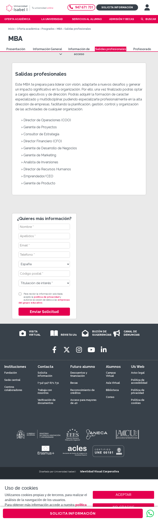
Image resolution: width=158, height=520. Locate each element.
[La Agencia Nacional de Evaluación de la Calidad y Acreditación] (97, 434)
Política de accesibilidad (139, 381)
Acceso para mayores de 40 (83, 401)
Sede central (12, 380)
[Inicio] (33, 8)
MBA (59, 28)
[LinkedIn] (104, 350)
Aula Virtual (113, 382)
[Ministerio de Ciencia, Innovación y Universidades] (38, 434)
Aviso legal (138, 372)
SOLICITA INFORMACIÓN (73, 513)
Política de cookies (137, 401)
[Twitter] (66, 350)
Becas (74, 382)
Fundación (10, 372)
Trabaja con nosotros (45, 391)
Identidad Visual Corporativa (99, 471)
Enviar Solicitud (44, 311)
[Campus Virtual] (147, 7)
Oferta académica (28, 28)
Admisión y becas (121, 19)
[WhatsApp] (150, 513)
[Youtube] (91, 350)
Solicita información (117, 7)
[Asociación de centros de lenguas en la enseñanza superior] (74, 450)
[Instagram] (79, 350)
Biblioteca (112, 390)
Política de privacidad (137, 391)
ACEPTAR (123, 495)
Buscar (150, 19)
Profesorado (142, 49)
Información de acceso (79, 51)
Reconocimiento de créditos (82, 391)
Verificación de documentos (47, 401)
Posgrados (48, 28)
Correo (110, 397)
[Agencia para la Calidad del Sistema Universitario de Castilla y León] (127, 434)
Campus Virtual (111, 374)
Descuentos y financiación (78, 374)
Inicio (11, 28)
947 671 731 (84, 7)
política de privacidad (46, 297)
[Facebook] (54, 350)
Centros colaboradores (13, 388)
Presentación (15, 49)
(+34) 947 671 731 (48, 382)
